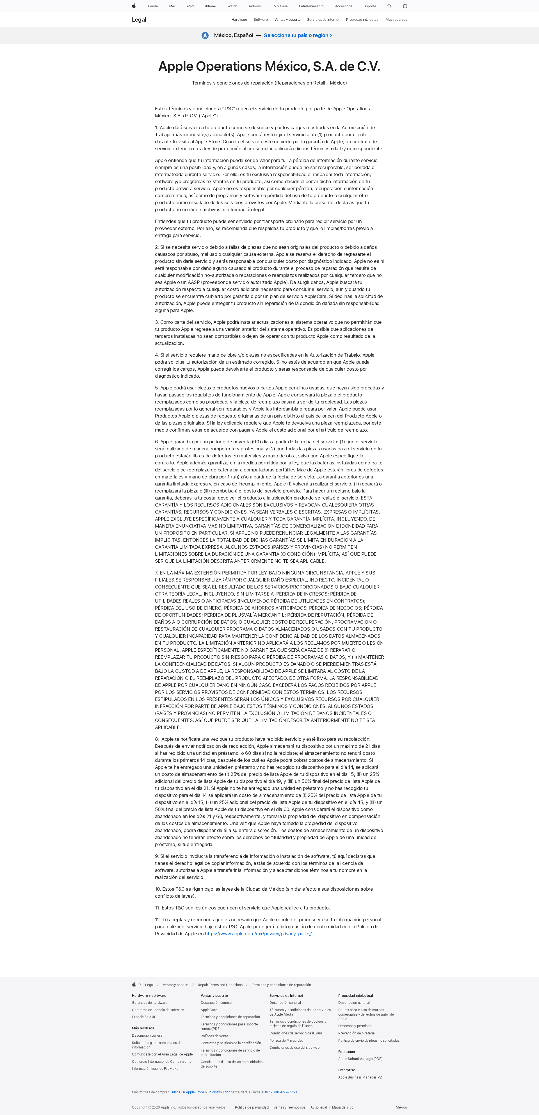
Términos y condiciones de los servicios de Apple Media (300, 1012)
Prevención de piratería (356, 1033)
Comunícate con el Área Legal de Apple (162, 1054)
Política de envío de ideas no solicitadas (368, 1041)
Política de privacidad (251, 1107)
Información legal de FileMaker (156, 1069)
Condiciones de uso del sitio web (294, 1048)
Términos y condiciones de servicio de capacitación (230, 1052)
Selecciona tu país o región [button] (296, 35)
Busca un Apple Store (187, 1092)
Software (261, 20)
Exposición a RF (144, 1017)
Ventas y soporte (287, 20)
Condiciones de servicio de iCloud (296, 1033)
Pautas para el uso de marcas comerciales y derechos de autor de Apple (366, 1014)
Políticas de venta (214, 1036)
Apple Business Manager (357, 1077)
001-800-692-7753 (281, 1092)
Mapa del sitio (342, 1107)
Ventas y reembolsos (289, 1107)
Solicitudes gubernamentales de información (156, 1045)
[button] (389, 6)
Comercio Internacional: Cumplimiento (161, 1062)
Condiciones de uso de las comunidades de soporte (231, 1064)
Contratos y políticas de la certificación (231, 1043)
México (401, 1107)
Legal (139, 19)
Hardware (239, 20)
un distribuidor (219, 1092)
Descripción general (147, 1036)
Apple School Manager (356, 1059)
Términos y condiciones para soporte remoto (229, 1026)
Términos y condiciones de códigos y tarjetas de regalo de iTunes (298, 1024)
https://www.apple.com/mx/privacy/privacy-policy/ (258, 933)
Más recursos (396, 20)
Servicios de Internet (323, 20)
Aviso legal (318, 1107)
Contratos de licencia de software (158, 1010)
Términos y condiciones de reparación (230, 1017)
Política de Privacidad (286, 1041)
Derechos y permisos (354, 1026)
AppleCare (209, 1010)
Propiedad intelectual (362, 20)
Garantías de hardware (149, 1003)
